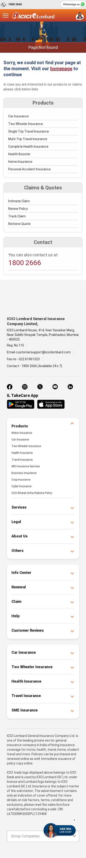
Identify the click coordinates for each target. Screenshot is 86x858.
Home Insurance (20, 161)
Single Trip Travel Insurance (28, 131)
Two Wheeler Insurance (25, 124)
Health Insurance (22, 452)
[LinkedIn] (70, 387)
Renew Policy (18, 208)
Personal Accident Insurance (29, 169)
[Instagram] (25, 387)
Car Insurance (18, 116)
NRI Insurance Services (25, 466)
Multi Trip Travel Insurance (27, 139)
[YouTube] (55, 387)
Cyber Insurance (21, 486)
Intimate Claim (19, 201)
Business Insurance (23, 473)
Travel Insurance (22, 459)
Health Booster (19, 154)
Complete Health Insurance (28, 146)
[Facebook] (9, 387)
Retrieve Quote (19, 224)
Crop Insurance (20, 479)
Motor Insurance (21, 433)
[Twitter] (40, 387)
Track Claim (17, 216)
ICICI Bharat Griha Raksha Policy (31, 493)
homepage (61, 68)
